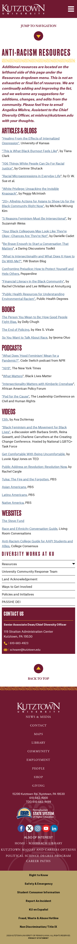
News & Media (38, 717)
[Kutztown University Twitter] (29, 828)
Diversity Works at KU (28, 554)
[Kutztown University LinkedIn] (54, 828)
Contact (38, 726)
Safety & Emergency (39, 884)
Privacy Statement (38, 938)
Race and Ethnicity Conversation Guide (29, 528)
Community (38, 751)
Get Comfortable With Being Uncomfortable (33, 454)
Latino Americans (14, 495)
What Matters (13, 376)
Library (38, 743)
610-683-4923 (19, 643)
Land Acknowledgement (19, 579)
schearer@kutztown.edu (25, 649)
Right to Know (38, 875)
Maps (38, 734)
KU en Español (38, 909)
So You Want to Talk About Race (24, 337)
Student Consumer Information (38, 892)
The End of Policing (15, 329)
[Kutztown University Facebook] (21, 828)
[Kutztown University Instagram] (37, 828)
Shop (38, 777)
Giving (38, 786)
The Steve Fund (13, 521)
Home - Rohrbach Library (38, 843)
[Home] (23, 9)
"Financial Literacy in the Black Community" (33, 281)
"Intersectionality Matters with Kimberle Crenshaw (37, 384)
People (38, 769)
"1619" (6, 368)
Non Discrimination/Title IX (38, 927)
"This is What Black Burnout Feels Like (29, 151)
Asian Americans (14, 487)
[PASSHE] (35, 813)
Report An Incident (38, 901)
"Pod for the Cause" (15, 396)
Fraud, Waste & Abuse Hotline (38, 918)
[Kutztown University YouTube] (46, 828)
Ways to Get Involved (17, 586)
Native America (13, 502)
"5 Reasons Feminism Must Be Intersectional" (34, 218)
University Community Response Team (29, 571)
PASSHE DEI (11, 602)
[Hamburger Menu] (71, 9)
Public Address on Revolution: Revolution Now (34, 466)
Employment (38, 760)
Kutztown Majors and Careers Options (38, 850)
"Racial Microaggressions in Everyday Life (31, 176)
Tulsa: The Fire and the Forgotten (25, 479)
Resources (9, 564)
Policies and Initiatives (18, 594)
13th (5, 419)
